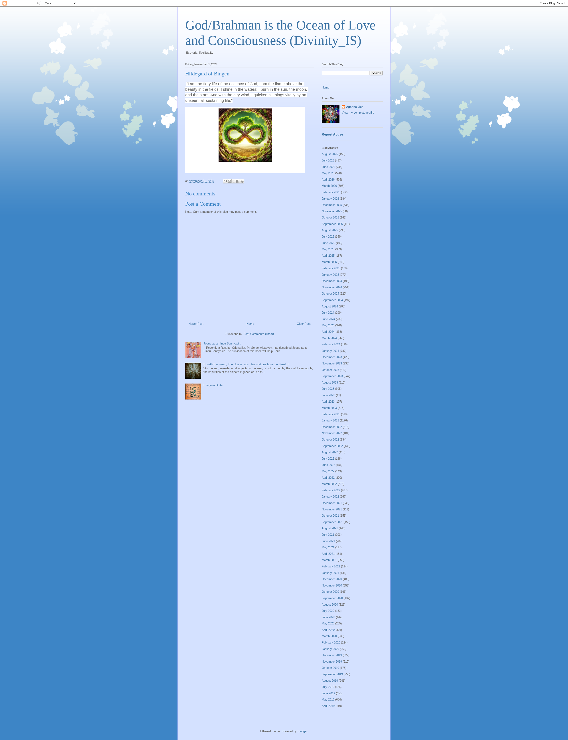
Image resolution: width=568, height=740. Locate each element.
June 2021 (328, 541)
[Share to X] (233, 181)
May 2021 (328, 547)
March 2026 (329, 185)
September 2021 (332, 522)
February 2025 (331, 268)
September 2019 (332, 674)
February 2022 (331, 490)
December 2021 (332, 503)
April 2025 (328, 255)
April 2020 (328, 630)
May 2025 (328, 249)
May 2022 (328, 471)
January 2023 (330, 420)
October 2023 (330, 370)
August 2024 (330, 306)
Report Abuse (332, 134)
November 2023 (332, 363)
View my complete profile (358, 112)
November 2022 (332, 433)
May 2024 (328, 325)
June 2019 (328, 693)
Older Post (304, 323)
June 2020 (328, 617)
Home (250, 323)
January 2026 (330, 198)
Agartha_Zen (354, 106)
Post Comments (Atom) (258, 334)
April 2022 (328, 477)
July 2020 (328, 610)
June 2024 (328, 319)
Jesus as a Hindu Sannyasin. (222, 343)
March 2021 (329, 560)
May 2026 (328, 173)
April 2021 (328, 553)
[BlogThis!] (229, 181)
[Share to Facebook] (238, 181)
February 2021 (331, 566)
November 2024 (332, 287)
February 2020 (331, 642)
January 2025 (330, 274)
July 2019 (328, 687)
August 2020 (330, 604)
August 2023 (330, 382)
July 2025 (328, 236)
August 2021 (330, 528)
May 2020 (328, 623)
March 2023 (329, 407)
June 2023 (328, 395)
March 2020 (329, 636)
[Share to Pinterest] (242, 181)
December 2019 (332, 655)
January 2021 (330, 573)
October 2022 (330, 439)
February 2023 (331, 414)
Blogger (302, 731)
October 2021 (330, 515)
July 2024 (328, 312)
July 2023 (328, 388)
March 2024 (329, 338)
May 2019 (328, 699)
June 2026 (328, 167)
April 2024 (328, 331)
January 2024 (330, 350)
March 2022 (329, 484)
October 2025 (330, 217)
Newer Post (196, 323)
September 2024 (332, 300)
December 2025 (332, 205)
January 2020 (330, 649)
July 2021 (328, 534)
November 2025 (332, 211)
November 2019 (332, 661)
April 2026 (328, 179)
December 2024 (332, 281)
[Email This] (225, 181)
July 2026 (328, 160)
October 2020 (330, 591)
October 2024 (330, 293)
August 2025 (330, 230)
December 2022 (332, 427)
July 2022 (328, 458)
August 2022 (330, 452)
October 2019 (330, 667)
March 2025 (329, 262)
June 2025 (328, 243)
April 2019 (328, 706)
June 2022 (328, 464)
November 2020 (332, 585)
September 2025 (332, 224)
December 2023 (332, 357)
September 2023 (332, 376)
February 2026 (331, 192)
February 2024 (331, 344)
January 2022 (330, 496)
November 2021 (332, 509)
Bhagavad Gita (213, 385)
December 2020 (332, 579)
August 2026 (330, 154)
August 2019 (330, 680)
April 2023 (328, 401)
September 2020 (332, 598)
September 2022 (332, 446)
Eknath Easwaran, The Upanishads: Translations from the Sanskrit (246, 364)
